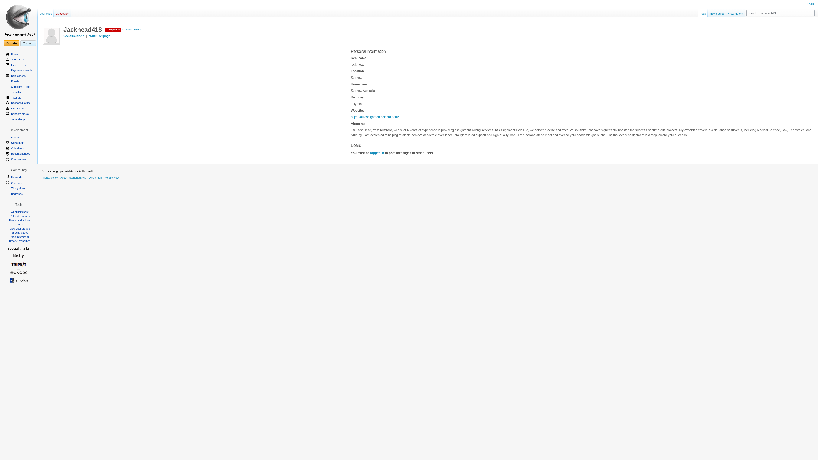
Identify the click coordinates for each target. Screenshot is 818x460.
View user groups (20, 228)
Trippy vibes (18, 188)
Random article (20, 113)
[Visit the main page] (19, 19)
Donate (11, 43)
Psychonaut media (22, 70)
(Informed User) (131, 29)
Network (16, 177)
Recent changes (20, 153)
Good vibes (17, 183)
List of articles (19, 108)
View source (716, 13)
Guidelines (17, 148)
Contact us (17, 142)
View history (735, 13)
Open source (18, 159)
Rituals (15, 81)
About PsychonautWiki (73, 177)
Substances (18, 59)
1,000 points (113, 29)
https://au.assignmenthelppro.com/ (375, 117)
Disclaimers (95, 177)
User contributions (19, 220)
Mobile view (112, 177)
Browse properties (19, 241)
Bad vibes (17, 194)
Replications (18, 76)
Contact (28, 43)
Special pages (20, 232)
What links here (20, 212)
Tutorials (16, 97)
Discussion (62, 13)
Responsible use (21, 103)
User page (45, 13)
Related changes (20, 216)
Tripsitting (16, 92)
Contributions (73, 36)
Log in (811, 4)
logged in (377, 153)
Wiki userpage (99, 36)
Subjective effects (21, 86)
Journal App (18, 119)
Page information (20, 237)
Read (703, 13)
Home (14, 54)
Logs (20, 224)
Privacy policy (50, 177)
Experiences (18, 65)
